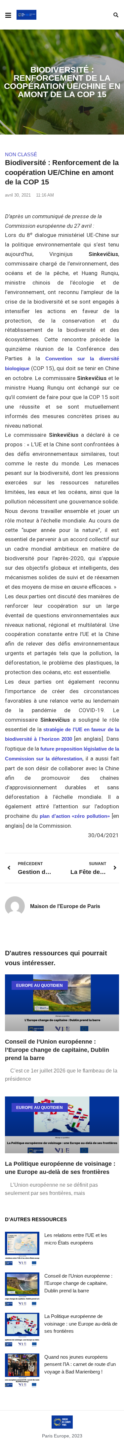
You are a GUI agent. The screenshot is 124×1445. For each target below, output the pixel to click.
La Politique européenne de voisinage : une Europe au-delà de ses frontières (80, 1323)
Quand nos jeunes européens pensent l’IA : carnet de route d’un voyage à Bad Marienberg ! (80, 1364)
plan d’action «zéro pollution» (75, 816)
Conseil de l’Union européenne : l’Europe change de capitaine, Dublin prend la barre (57, 1049)
